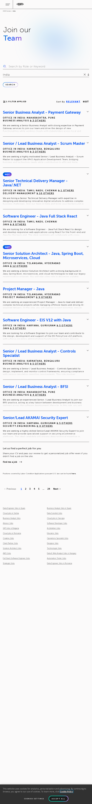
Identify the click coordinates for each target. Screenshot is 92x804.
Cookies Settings (34, 799)
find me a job (10, 462)
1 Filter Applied (16, 102)
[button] (7, 174)
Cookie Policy (66, 791)
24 (48, 489)
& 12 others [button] (19, 266)
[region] (46, 794)
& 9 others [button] (44, 297)
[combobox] (3, 74)
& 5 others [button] (65, 325)
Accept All (58, 798)
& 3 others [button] (38, 120)
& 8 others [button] (18, 224)
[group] (46, 121)
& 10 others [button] (45, 193)
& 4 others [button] (38, 395)
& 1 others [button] (66, 190)
